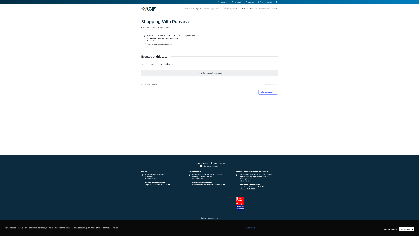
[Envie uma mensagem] (202, 166)
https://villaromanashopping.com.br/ (160, 44)
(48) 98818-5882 (219, 163)
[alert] (209, 73)
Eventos (144, 28)
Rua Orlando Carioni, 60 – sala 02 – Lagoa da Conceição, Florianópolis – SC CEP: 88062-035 (207, 176)
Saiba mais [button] (250, 228)
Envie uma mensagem (211, 166)
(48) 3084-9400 (202, 163)
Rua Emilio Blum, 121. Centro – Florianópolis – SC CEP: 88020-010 (155, 176)
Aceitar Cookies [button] (407, 229)
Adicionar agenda (267, 92)
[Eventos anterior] (142, 64)
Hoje (152, 64)
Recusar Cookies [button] (390, 229)
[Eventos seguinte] (147, 64)
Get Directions (152, 41)
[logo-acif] (148, 9)
